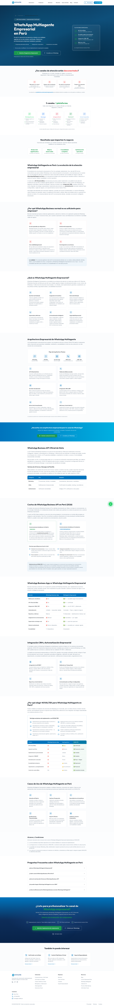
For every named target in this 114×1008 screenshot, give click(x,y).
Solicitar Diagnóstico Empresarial (28, 53)
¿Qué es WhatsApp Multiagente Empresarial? (40, 868)
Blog (71, 2)
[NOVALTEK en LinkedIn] (12, 982)
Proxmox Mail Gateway (86, 985)
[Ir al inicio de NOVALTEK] (16, 2)
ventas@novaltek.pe (18, 998)
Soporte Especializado (63, 983)
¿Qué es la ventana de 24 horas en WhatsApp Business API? (44, 879)
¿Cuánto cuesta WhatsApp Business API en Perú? (41, 873)
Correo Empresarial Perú (86, 979)
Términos (95, 1004)
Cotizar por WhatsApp (73, 928)
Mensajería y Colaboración (41, 983)
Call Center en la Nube (40, 979)
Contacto (76, 2)
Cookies (100, 1004)
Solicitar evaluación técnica (48, 435)
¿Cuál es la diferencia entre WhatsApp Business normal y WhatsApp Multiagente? (49, 889)
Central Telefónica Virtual (40, 981)
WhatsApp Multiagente (86, 981)
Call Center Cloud (85, 988)
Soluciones (31, 2)
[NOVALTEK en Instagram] (17, 982)
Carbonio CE (84, 983)
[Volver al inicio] (15, 15)
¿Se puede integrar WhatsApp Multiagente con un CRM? (43, 884)
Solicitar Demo (98, 2)
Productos (41, 2)
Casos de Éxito (65, 2)
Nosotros (58, 2)
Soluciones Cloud (39, 988)
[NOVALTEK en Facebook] (15, 982)
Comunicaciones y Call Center (41, 977)
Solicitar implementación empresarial (48, 928)
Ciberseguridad (38, 985)
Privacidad (89, 1004)
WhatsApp (89, 2)
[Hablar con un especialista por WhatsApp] (110, 504)
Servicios (50, 2)
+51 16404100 (17, 996)
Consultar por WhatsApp (52, 53)
